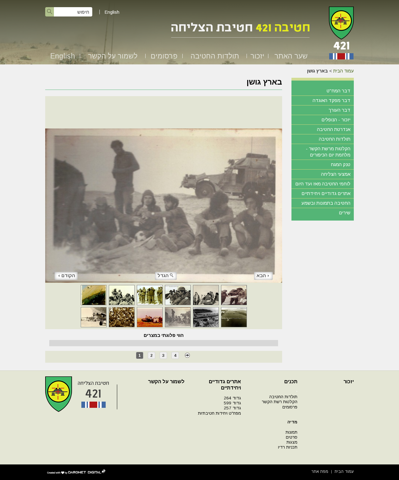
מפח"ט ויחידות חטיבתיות (219, 413)
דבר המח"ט (338, 90)
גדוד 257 (232, 408)
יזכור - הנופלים (335, 119)
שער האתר (291, 56)
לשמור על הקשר (112, 56)
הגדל (163, 275)
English (111, 12)
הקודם (68, 275)
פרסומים (164, 56)
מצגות (291, 442)
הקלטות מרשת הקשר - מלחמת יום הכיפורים (328, 151)
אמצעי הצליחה (335, 174)
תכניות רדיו (287, 447)
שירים (344, 212)
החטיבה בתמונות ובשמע (325, 203)
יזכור (257, 56)
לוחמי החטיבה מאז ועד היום (322, 183)
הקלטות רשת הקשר (279, 401)
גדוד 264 (232, 398)
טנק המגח (340, 164)
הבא (261, 275)
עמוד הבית (343, 70)
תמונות (291, 432)
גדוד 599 (232, 403)
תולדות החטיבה (214, 56)
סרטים (291, 437)
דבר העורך (339, 110)
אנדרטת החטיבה (333, 129)
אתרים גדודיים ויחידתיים (325, 193)
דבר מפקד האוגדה (331, 100)
